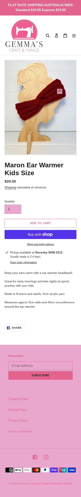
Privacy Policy (18, 420)
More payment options (40, 244)
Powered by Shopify (60, 483)
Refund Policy (17, 409)
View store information (23, 262)
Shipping (10, 187)
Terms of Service (19, 431)
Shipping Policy (18, 399)
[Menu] (74, 35)
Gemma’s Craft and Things (33, 483)
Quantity (10, 201)
